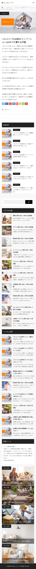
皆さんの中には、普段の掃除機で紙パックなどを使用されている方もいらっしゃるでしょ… (23, 435)
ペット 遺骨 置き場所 (9, 446)
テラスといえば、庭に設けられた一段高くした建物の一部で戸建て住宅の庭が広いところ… (23, 231)
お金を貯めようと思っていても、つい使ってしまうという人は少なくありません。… (23, 299)
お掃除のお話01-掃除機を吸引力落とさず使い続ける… (23, 418)
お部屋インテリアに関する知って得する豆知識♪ (23, 320)
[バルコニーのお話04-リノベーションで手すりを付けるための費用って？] (10, 116)
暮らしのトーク (7, 3)
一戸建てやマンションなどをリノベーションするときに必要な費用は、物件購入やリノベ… (23, 256)
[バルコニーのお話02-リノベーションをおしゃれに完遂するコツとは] (26, 116)
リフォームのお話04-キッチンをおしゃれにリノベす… (23, 361)
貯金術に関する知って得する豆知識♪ (23, 295)
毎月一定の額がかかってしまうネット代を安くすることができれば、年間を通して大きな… (23, 378)
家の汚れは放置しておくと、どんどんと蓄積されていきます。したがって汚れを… (23, 219)
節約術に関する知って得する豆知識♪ (23, 238)
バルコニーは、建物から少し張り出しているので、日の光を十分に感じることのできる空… (23, 343)
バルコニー (4, 13)
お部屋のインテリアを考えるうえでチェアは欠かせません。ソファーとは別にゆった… (23, 399)
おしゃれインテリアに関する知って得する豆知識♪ (23, 308)
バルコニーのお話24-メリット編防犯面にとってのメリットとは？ (23, 134)
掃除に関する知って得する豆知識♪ (22, 215)
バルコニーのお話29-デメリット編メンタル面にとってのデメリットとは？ (23, 189)
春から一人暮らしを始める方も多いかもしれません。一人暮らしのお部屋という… (23, 324)
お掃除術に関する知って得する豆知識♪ (23, 285)
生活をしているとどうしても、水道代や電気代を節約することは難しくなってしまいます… (23, 243)
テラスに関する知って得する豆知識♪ (23, 227)
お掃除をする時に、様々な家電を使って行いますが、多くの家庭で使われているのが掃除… (23, 423)
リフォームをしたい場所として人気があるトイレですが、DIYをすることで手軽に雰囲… (23, 354)
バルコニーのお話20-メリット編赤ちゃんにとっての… (23, 338)
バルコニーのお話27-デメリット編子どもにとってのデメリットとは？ (23, 166)
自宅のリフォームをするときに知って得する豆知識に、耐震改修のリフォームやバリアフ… (23, 279)
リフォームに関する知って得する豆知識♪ (23, 274)
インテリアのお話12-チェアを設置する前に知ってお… (23, 395)
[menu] (33, 2)
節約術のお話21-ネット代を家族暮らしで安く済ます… (23, 372)
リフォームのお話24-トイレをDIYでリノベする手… (23, 349)
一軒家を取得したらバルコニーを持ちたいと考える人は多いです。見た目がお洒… (23, 267)
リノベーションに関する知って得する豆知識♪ (23, 251)
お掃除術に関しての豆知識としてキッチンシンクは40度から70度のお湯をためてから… (23, 290)
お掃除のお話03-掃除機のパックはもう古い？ (23, 429)
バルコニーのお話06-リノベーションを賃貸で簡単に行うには (23, 155)
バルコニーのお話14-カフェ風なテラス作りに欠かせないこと (23, 145)
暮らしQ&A (6, 468)
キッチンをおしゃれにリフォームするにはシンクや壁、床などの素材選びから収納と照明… (23, 366)
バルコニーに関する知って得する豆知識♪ (23, 262)
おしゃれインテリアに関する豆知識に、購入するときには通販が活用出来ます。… (23, 313)
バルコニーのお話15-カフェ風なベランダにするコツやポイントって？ (23, 177)
